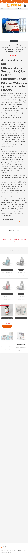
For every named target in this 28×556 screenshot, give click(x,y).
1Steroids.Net (4, 547)
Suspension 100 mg (7, 321)
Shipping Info (22, 550)
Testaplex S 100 (21, 296)
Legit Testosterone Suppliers (12, 222)
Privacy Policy (13, 550)
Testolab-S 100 (21, 321)
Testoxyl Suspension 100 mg (8, 272)
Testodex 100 (21, 272)
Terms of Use (4, 550)
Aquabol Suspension (7, 296)
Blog (9, 552)
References (4, 552)
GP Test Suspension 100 (7, 346)
